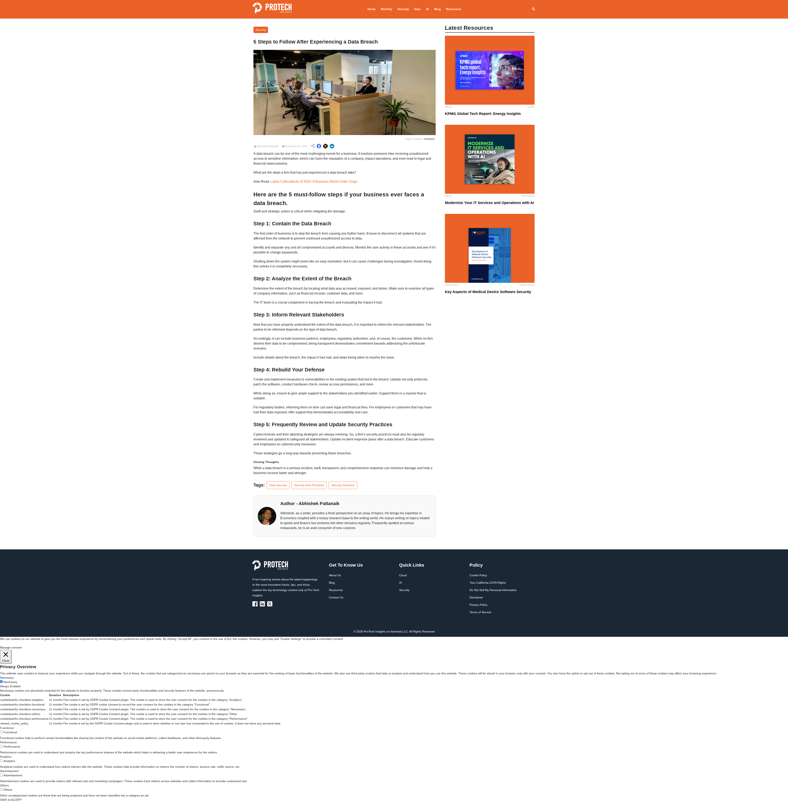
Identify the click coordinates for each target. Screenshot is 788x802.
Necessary (10, 682)
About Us (335, 575)
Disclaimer (476, 597)
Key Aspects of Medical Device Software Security (488, 292)
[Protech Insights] (271, 567)
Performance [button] (8, 742)
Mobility (386, 9)
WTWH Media (527, 285)
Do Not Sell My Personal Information (493, 590)
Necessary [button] (7, 677)
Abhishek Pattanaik (267, 146)
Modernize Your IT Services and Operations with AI (489, 203)
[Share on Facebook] (319, 146)
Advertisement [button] (9, 771)
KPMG (531, 106)
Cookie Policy (478, 575)
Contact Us (336, 597)
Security (403, 9)
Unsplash (429, 138)
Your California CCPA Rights (488, 582)
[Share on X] (325, 146)
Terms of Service (480, 612)
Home (372, 9)
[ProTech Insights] (255, 603)
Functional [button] (7, 728)
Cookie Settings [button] (10, 643)
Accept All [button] (27, 643)
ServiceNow (528, 196)
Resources (453, 9)
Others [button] (4, 785)
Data (417, 9)
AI (427, 9)
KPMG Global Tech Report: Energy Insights (483, 114)
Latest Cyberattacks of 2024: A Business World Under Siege (313, 181)
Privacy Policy (478, 604)
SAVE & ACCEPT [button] (11, 799)
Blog (437, 9)
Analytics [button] (5, 756)
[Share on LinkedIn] (332, 146)
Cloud (403, 575)
